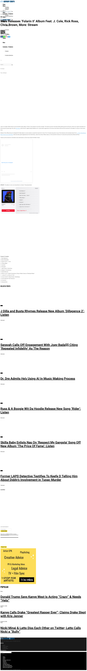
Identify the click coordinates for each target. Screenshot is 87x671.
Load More (2, 489)
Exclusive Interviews (9, 16)
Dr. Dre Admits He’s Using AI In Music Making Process (37, 378)
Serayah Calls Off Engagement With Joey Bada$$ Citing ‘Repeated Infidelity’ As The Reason (39, 346)
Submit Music (5, 648)
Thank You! (3, 547)
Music (4, 6)
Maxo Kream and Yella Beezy (6, 134)
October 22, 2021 (3, 35)
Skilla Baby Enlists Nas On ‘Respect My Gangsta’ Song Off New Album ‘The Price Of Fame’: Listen (40, 444)
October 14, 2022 (3, 637)
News (1, 16)
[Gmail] (6, 37)
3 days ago (2, 353)
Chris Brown (83, 133)
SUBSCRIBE (4, 531)
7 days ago (2, 485)
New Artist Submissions (7, 665)
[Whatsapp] (4, 37)
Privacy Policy (5, 646)
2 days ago (2, 320)
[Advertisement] (43, 222)
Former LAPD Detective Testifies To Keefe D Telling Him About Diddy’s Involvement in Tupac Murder (39, 478)
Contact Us (5, 647)
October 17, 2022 (3, 605)
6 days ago (2, 417)
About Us (5, 662)
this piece (18, 128)
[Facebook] (1, 37)
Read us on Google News (7, 666)
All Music (7, 7)
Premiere (7, 14)
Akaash (8, 34)
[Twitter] (9, 37)
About (4, 645)
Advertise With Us (6, 664)
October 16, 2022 (3, 621)
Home (4, 4)
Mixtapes (7, 9)
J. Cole (78, 133)
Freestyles (7, 8)
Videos (4, 657)
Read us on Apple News (7, 667)
